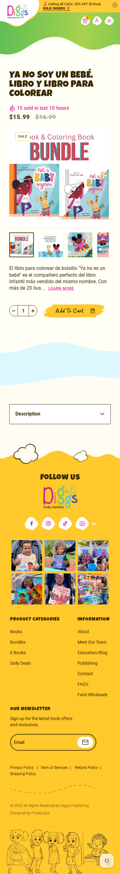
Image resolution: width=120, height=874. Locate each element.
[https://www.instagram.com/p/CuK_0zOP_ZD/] (60, 588)
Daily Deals (20, 663)
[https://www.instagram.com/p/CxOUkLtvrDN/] (26, 588)
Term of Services (54, 767)
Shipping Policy (23, 774)
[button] (85, 21)
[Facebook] (31, 523)
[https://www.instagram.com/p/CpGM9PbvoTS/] (93, 588)
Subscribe (85, 742)
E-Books (18, 652)
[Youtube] (82, 523)
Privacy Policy (22, 767)
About (83, 631)
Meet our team (92, 642)
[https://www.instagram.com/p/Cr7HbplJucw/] (26, 555)
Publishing (88, 663)
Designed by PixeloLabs (30, 813)
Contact (85, 673)
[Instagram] (48, 523)
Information (94, 619)
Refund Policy (86, 767)
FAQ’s (83, 684)
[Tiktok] (65, 523)
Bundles (18, 642)
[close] (114, 4)
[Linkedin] (94, 523)
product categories (35, 619)
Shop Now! (52, 8)
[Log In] (97, 21)
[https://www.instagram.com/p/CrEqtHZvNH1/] (60, 555)
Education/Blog (92, 652)
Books (16, 631)
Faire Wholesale (92, 695)
